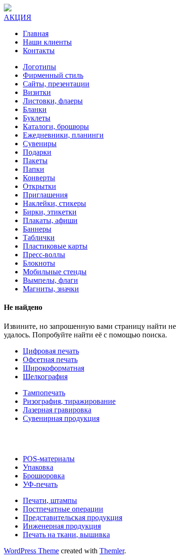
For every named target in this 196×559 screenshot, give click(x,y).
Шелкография (45, 377)
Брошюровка (44, 476)
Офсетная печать (50, 359)
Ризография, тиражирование (69, 401)
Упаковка (38, 467)
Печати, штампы (50, 500)
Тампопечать (44, 393)
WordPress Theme (31, 551)
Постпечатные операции (63, 509)
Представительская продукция (72, 517)
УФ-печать (40, 484)
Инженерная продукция (62, 526)
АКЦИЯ (17, 17)
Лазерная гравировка (57, 410)
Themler (111, 551)
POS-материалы (49, 459)
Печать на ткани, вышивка (66, 535)
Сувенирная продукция (61, 418)
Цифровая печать (51, 351)
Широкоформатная (53, 368)
